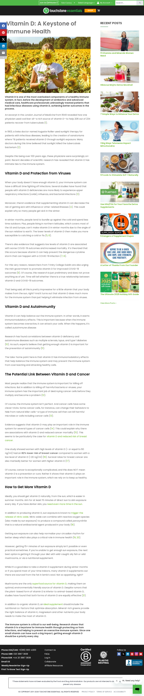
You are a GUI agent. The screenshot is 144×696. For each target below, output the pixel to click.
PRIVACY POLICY (88, 692)
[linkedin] (128, 654)
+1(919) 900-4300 (27, 650)
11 (42, 348)
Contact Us (50, 650)
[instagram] (136, 654)
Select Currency (66, 3)
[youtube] (141, 654)
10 (7, 344)
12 (43, 395)
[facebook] (119, 654)
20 (78, 537)
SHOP (90, 10)
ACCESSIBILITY (120, 692)
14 (52, 428)
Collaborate (50, 661)
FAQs (47, 653)
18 (72, 524)
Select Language (85, 3)
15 (76, 432)
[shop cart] (98, 10)
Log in (47, 657)
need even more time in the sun (64, 504)
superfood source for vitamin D (49, 583)
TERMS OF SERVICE (104, 692)
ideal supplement (53, 604)
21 (84, 595)
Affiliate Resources (54, 665)
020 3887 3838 (21, 653)
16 (45, 457)
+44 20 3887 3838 (22, 657)
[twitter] (123, 654)
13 (51, 415)
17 (67, 461)
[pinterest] (132, 654)
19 (75, 537)
